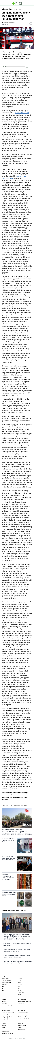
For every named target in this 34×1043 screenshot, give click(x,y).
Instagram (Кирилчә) (7, 1019)
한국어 (20, 984)
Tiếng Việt (21, 992)
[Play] (4, 66)
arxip (3, 990)
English (20, 994)
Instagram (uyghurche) (7, 1017)
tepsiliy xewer (5, 978)
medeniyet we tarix (6, 982)
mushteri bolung (6, 1031)
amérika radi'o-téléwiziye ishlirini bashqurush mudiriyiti (24, 1021)
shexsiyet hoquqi (22, 1014)
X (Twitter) (4, 1021)
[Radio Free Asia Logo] (17, 2)
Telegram (4, 1025)
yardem (20, 1027)
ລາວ (19, 986)
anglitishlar (4, 1003)
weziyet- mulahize (6, 980)
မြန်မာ (19, 982)
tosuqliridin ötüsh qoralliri (24, 1001)
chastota (4, 1001)
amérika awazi (22, 1025)
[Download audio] (31, 66)
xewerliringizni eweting (7, 1033)
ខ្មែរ (19, 988)
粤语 (19, 980)
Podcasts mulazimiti (7, 1005)
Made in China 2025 (22, 113)
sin (2, 988)
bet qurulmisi (21, 1029)
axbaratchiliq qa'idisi (23, 1012)
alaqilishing (21, 1003)
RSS (3, 1029)
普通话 (20, 978)
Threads (4, 1027)
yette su (4, 986)
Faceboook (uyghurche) (8, 1012)
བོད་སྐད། (20, 990)
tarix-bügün (4, 984)
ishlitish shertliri (22, 1017)
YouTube (4, 1023)
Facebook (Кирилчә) (7, 1014)
